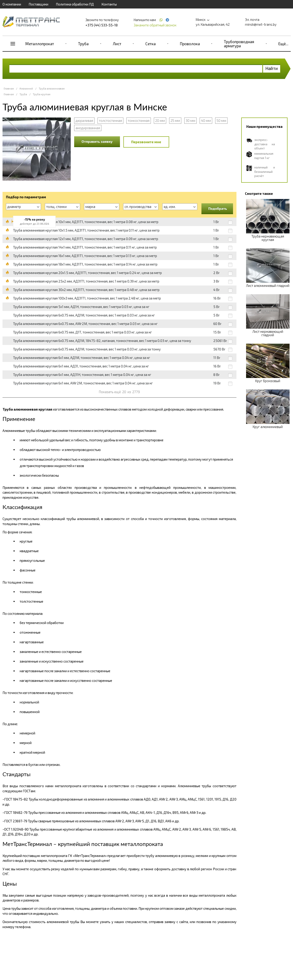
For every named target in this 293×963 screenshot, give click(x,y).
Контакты (109, 4)
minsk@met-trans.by (261, 24)
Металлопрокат (39, 44)
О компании (12, 4)
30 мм (190, 120)
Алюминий (26, 88)
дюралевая (84, 120)
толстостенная (110, 120)
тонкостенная (138, 120)
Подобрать (217, 208)
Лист (117, 44)
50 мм (221, 120)
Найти (271, 68)
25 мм (175, 120)
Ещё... (283, 44)
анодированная (88, 128)
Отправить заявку (97, 141)
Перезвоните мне (146, 142)
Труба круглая (41, 94)
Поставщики (38, 4)
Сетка (150, 44)
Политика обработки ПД (75, 4)
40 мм (206, 120)
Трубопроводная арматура (239, 43)
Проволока (190, 44)
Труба (83, 44)
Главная (9, 88)
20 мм (160, 120)
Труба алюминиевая (52, 88)
